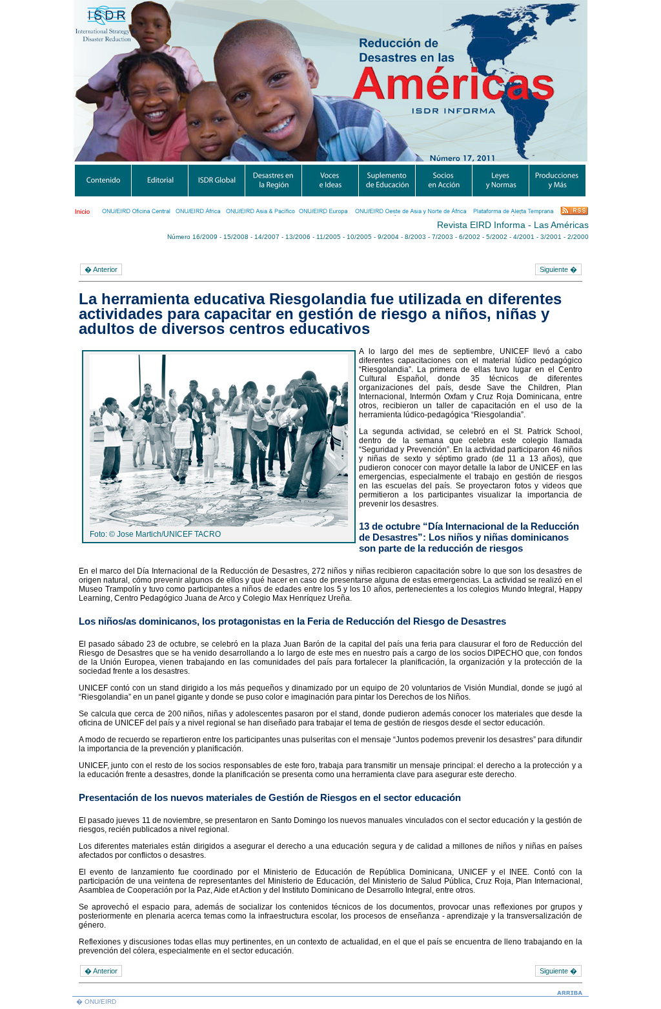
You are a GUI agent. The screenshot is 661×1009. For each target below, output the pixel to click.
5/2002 (496, 236)
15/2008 (236, 236)
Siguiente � (558, 269)
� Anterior (101, 269)
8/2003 (415, 236)
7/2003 (442, 236)
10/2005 (359, 236)
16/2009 (205, 236)
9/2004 (388, 236)
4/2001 (523, 236)
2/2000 (578, 236)
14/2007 (267, 236)
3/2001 (551, 236)
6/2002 (469, 236)
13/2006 (297, 236)
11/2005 (328, 236)
